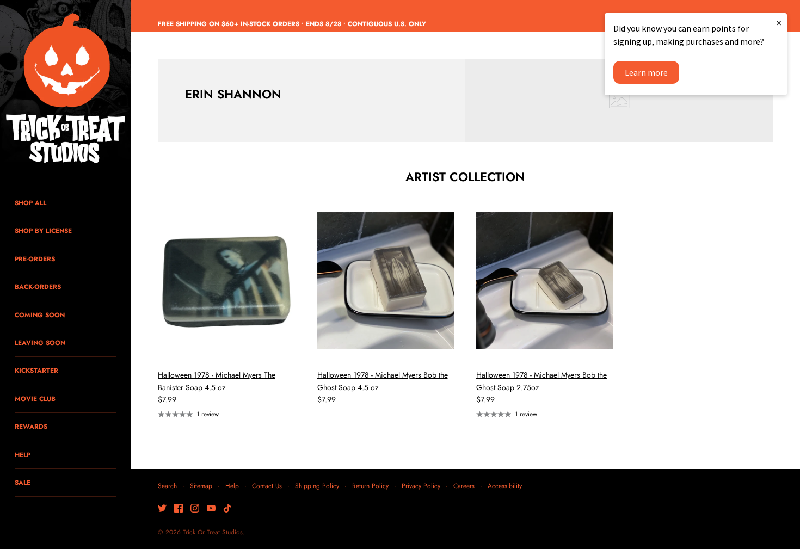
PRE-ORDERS (35, 258)
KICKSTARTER (36, 370)
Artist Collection (465, 177)
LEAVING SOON (40, 342)
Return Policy (370, 485)
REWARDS (31, 426)
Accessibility (505, 485)
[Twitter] (162, 509)
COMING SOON (40, 314)
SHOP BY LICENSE (43, 230)
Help (232, 485)
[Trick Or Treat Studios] (65, 89)
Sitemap (201, 485)
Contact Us (267, 485)
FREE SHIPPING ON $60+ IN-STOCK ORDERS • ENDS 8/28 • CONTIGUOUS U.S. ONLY (292, 23)
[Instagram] (194, 509)
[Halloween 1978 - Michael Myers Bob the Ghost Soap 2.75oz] (545, 281)
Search (167, 485)
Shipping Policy (317, 485)
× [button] (778, 22)
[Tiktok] (227, 509)
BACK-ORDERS (38, 286)
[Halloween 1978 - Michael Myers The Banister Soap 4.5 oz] (227, 281)
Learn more (646, 72)
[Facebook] (178, 509)
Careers (464, 485)
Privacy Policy (421, 485)
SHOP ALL (30, 202)
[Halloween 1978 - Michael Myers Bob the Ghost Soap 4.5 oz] (386, 281)
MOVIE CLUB (35, 398)
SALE (22, 482)
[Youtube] (211, 509)
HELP (22, 454)
